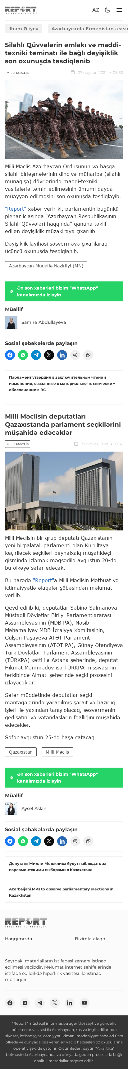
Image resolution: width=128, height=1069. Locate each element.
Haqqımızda (18, 939)
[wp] (23, 355)
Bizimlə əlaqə (90, 939)
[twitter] (49, 355)
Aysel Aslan (34, 808)
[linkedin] (62, 355)
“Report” (15, 209)
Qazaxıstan (21, 752)
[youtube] (84, 1003)
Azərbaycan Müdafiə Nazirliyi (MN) (46, 265)
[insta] (25, 1003)
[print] (75, 355)
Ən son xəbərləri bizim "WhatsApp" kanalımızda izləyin (57, 291)
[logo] (21, 10)
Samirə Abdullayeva (43, 322)
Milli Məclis (18, 73)
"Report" (43, 580)
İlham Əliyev (23, 28)
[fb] (10, 355)
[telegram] (36, 355)
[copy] (88, 355)
